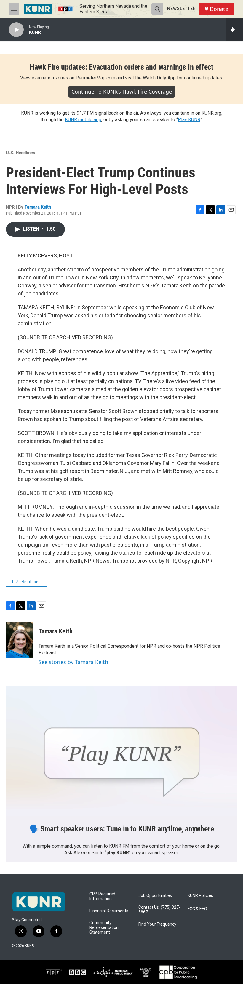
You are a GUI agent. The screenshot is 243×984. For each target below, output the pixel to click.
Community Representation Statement (104, 928)
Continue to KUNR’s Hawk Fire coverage (121, 91)
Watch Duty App (159, 78)
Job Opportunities (155, 895)
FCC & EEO (197, 909)
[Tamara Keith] (19, 640)
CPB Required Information (102, 896)
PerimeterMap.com (95, 78)
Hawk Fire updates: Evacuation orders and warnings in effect (121, 67)
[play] (16, 29)
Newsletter (181, 8)
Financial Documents (108, 911)
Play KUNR (189, 119)
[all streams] (234, 29)
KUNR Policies (200, 895)
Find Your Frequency (157, 924)
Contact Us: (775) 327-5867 (159, 909)
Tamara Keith (38, 207)
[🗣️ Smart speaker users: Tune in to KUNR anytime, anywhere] (121, 751)
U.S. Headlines (20, 153)
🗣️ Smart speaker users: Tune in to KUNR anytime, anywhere (121, 828)
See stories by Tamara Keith (73, 661)
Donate (219, 9)
